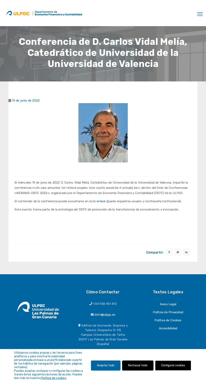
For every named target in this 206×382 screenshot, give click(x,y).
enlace (101, 201)
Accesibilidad (168, 328)
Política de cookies (53, 378)
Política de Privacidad (168, 312)
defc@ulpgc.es (105, 314)
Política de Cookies (167, 320)
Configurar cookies (173, 365)
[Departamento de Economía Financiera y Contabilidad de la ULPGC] (57, 13)
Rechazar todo (137, 365)
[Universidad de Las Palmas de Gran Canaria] (18, 13)
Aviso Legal (168, 304)
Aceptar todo (105, 365)
